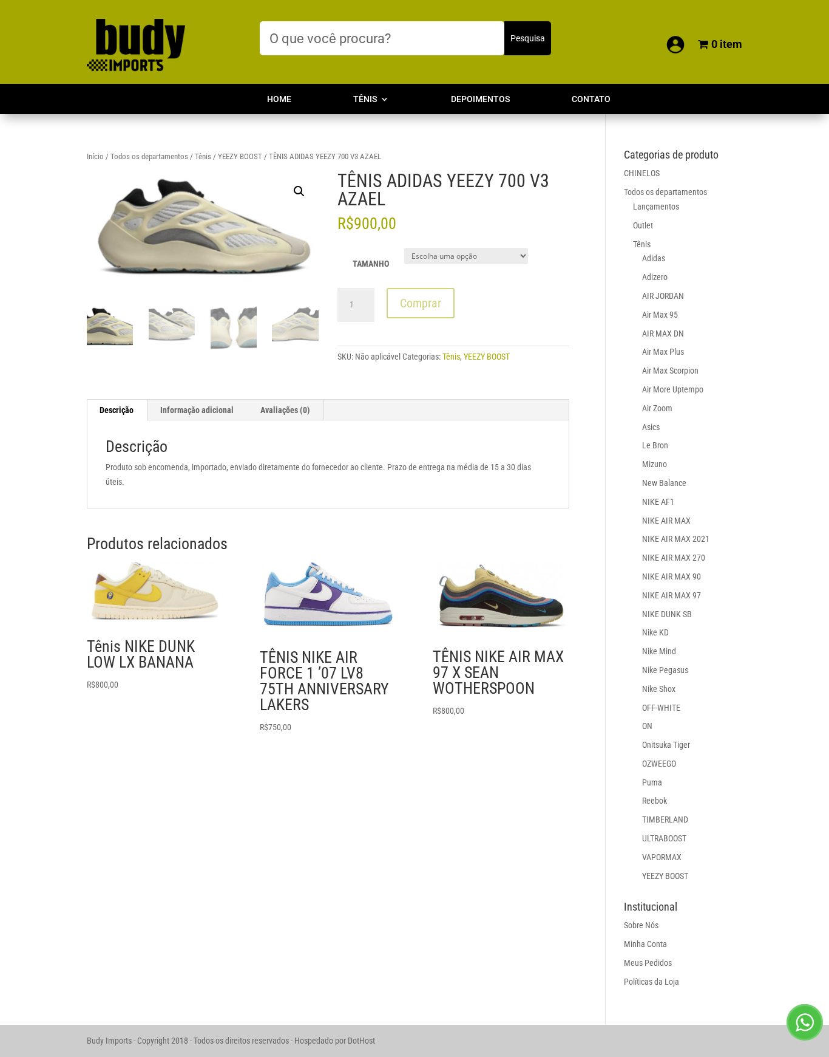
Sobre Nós (641, 925)
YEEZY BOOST (240, 156)
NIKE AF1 (658, 502)
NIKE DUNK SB (667, 614)
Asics (651, 427)
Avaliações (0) (285, 410)
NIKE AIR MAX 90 (671, 576)
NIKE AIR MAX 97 (671, 595)
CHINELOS (642, 173)
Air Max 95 (660, 315)
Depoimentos (480, 99)
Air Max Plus (663, 352)
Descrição (117, 410)
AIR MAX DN (663, 333)
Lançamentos (656, 206)
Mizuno (654, 464)
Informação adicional (197, 410)
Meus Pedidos (648, 963)
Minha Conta (645, 944)
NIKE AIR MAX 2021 (675, 539)
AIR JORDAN (663, 296)
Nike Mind (659, 651)
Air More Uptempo (672, 389)
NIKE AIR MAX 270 (673, 558)
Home (279, 99)
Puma (652, 782)
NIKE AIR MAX (666, 520)
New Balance (664, 483)
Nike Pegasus (665, 670)
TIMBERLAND (665, 819)
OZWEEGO (659, 763)
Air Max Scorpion (670, 370)
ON (647, 726)
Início (95, 156)
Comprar (420, 303)
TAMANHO (371, 264)
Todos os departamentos (149, 156)
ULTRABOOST (664, 838)
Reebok (654, 801)
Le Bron (655, 445)
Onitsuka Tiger (666, 745)
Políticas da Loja (651, 982)
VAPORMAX (662, 857)
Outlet (643, 225)
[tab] (116, 410)
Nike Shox (658, 689)
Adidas (653, 258)
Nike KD (655, 632)
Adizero (655, 277)
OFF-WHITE (661, 708)
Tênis (365, 99)
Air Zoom (657, 408)
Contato (591, 99)
